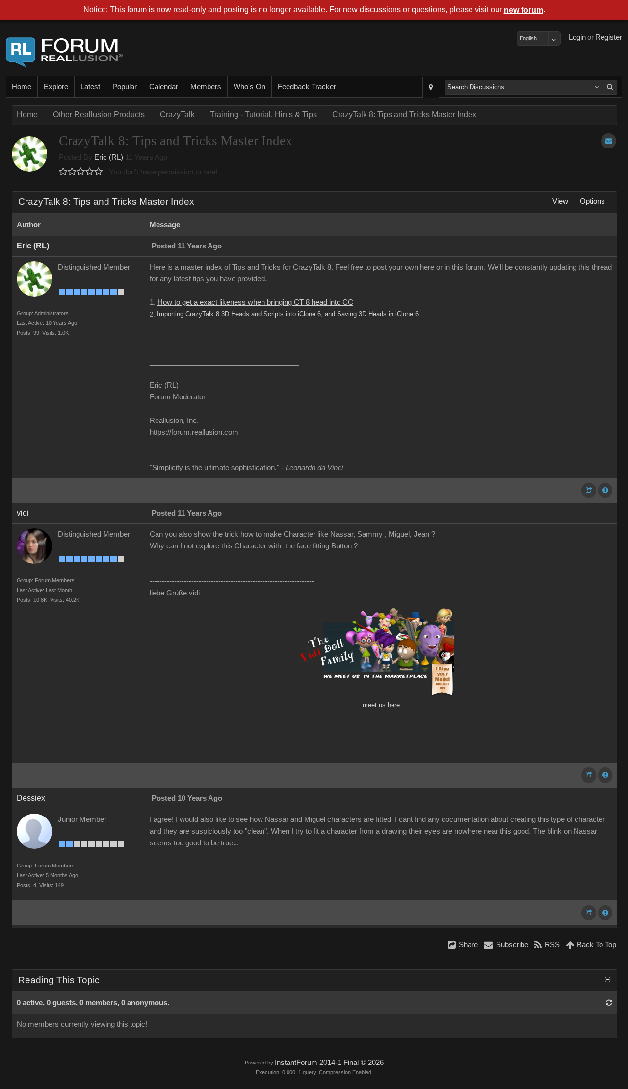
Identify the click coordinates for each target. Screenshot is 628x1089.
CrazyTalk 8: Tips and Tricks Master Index (404, 114)
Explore (56, 87)
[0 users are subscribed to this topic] (608, 140)
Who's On (249, 87)
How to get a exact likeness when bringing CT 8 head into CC (255, 302)
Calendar (163, 87)
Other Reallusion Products (99, 114)
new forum (523, 10)
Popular (124, 87)
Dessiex (31, 798)
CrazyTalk (177, 114)
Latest (90, 87)
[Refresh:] (609, 1003)
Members (205, 87)
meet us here (381, 705)
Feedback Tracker (307, 87)
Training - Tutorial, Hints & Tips (263, 114)
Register (608, 37)
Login (577, 37)
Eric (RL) (108, 157)
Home (21, 87)
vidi (23, 513)
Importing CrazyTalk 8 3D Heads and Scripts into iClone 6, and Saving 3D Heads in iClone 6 (288, 314)
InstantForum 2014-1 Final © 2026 (329, 1062)
